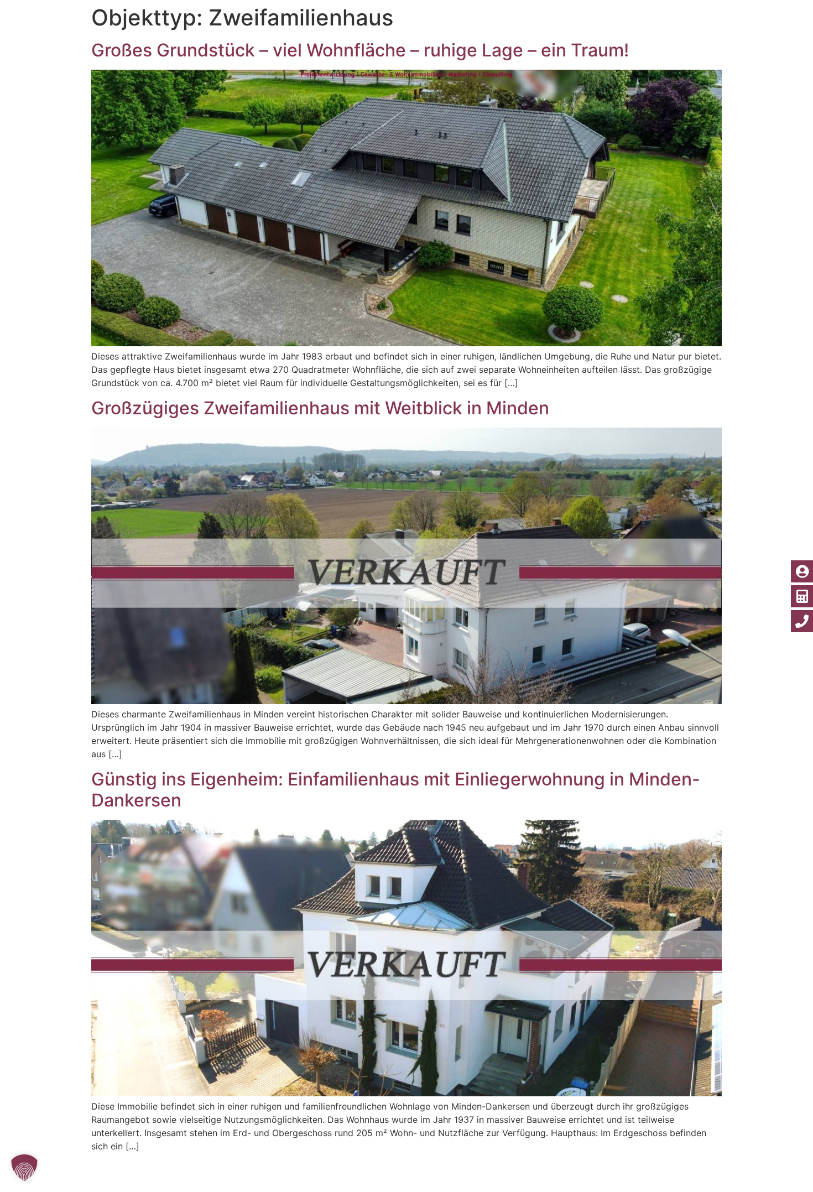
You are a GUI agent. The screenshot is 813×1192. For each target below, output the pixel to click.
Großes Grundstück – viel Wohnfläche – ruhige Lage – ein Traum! (360, 50)
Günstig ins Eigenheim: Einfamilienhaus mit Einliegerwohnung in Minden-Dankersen (395, 789)
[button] (24, 1167)
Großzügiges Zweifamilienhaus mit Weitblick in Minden (320, 408)
